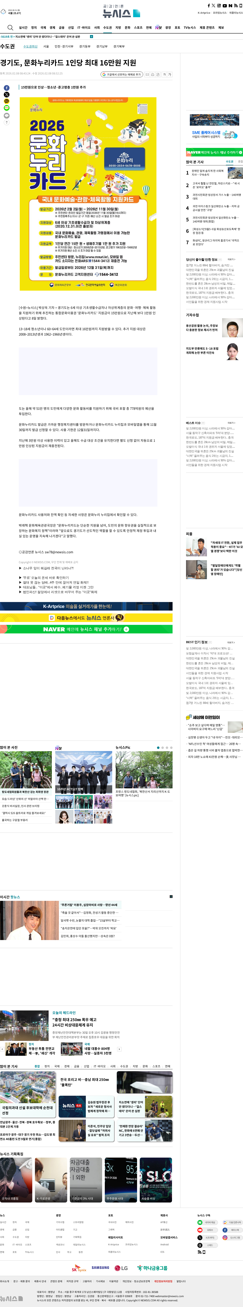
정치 (34, 27)
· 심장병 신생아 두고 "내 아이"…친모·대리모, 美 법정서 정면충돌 (214, 737)
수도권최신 (30, 46)
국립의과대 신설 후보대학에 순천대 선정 (27, 1110)
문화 (127, 27)
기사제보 (100, 1281)
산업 (71, 27)
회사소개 (4, 1281)
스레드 (210, 1245)
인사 (58, 1252)
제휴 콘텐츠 (207, 27)
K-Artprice (204, 12)
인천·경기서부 (64, 46)
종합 (37, 1066)
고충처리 (87, 1281)
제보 (221, 27)
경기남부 (102, 46)
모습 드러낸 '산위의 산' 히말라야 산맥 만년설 (27, 799)
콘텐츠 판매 (56, 1281)
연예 (149, 27)
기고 (75, 1229)
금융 (62, 27)
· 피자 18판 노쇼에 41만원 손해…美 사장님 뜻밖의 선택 (214, 757)
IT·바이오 (84, 27)
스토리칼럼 (78, 1222)
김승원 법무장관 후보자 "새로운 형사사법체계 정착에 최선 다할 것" (100, 1106)
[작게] (164, 74)
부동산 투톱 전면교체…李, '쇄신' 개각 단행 (42, 1053)
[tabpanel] (144, 775)
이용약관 (113, 1281)
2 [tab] (162, 747)
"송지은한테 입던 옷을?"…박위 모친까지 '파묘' (89, 928)
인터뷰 (59, 1237)
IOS (162, 1252)
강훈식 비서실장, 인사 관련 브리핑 (20, 806)
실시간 (23, 27)
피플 (189, 533)
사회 (97, 27)
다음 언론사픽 (235, 1222)
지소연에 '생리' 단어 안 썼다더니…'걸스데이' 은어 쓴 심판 (131, 1106)
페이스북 (235, 1230)
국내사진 (112, 1222)
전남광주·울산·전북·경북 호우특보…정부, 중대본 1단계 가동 (27, 1124)
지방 (118, 27)
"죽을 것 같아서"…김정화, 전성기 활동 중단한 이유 (90, 913)
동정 (81, 1252)
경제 (52, 27)
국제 (43, 27)
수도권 (107, 27)
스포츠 (138, 27)
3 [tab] (167, 747)
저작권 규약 (72, 1281)
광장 (168, 27)
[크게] (170, 74)
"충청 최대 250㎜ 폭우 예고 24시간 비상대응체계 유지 (74, 1022)
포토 (177, 27)
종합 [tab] (240, 161)
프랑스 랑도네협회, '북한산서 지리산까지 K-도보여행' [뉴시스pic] (143, 793)
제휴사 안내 (40, 1281)
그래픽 (111, 1229)
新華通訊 (165, 1229)
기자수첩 (192, 314)
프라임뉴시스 (220, 12)
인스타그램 (235, 1237)
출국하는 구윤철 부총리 (15, 820)
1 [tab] (158, 747)
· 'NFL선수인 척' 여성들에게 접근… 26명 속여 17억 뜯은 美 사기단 (214, 744)
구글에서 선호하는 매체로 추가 (124, 74)
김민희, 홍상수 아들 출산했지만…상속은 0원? (88, 936)
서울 (46, 46)
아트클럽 (60, 1229)
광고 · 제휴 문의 (21, 1281)
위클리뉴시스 (236, 12)
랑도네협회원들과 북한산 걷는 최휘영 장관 (25, 792)
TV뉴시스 (190, 27)
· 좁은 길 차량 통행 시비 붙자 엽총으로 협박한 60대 (214, 750)
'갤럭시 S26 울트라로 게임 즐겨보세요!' (24, 813)
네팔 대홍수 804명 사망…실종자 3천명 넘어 (98, 1053)
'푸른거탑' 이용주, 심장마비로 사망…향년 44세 (88, 905)
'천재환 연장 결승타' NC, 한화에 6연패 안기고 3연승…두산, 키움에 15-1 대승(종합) (131, 1130)
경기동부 (85, 46)
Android (164, 1244)
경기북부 (119, 46)
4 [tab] (171, 747)
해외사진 (129, 1222)
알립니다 (181, 1281)
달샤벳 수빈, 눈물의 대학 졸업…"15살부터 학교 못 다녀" (90, 920)
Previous (2, 1049)
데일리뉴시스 (79, 1244)
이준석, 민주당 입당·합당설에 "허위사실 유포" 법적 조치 (99, 1130)
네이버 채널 (210, 1222)
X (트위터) (210, 1237)
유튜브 (210, 1230)
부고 (69, 1252)
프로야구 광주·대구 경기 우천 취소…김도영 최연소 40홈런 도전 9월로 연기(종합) (27, 1136)
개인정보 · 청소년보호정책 (136, 1281)
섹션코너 (60, 1244)
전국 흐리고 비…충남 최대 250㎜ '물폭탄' (84, 1082)
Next (119, 1049)
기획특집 (77, 1237)
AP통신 (163, 1222)
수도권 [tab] (229, 161)
